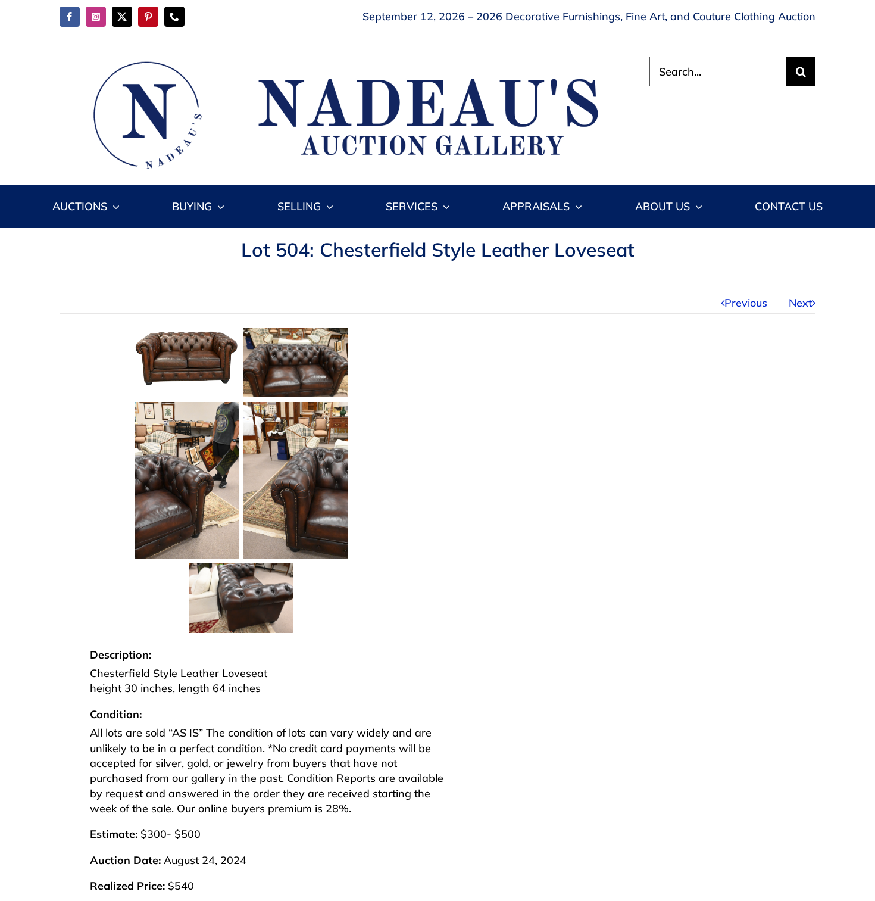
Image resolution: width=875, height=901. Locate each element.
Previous (745, 303)
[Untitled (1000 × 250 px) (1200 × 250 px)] (339, 61)
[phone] (174, 17)
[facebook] (70, 17)
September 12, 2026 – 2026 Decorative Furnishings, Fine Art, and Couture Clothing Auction (588, 16)
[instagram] (96, 17)
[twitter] (122, 17)
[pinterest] (148, 17)
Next (800, 303)
